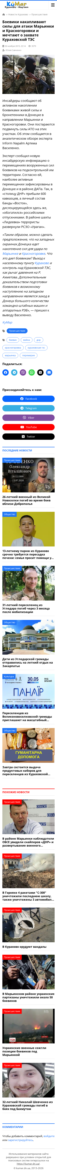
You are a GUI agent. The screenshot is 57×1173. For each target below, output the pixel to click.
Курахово (42, 263)
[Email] (49, 372)
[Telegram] (14, 372)
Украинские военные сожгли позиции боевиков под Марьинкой (24, 1051)
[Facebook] (5, 372)
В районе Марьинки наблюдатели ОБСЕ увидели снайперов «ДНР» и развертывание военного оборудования (28, 842)
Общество (9, 514)
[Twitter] (40, 372)
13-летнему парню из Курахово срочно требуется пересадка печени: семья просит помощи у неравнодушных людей (26, 554)
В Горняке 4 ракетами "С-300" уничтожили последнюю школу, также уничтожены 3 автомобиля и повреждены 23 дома (27, 896)
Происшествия (17, 330)
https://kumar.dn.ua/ (28, 1163)
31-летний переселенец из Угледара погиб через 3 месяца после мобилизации (26, 608)
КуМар (7, 322)
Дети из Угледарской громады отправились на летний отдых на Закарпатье (27, 662)
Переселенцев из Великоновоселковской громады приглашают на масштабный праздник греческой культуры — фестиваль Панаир (27, 716)
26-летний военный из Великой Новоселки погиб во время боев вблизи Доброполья (26, 500)
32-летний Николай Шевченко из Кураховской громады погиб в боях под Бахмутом (27, 1105)
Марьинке (10, 253)
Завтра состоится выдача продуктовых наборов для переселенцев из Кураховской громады (25, 770)
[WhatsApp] (31, 372)
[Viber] (23, 372)
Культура (9, 676)
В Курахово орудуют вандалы (24, 946)
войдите (49, 1136)
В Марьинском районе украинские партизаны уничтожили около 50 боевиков (28, 997)
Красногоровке (33, 253)
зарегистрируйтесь (20, 1140)
